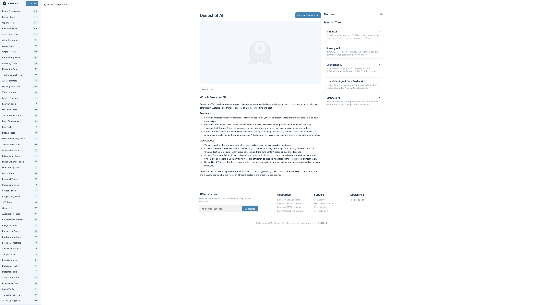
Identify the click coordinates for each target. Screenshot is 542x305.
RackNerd (322, 223)
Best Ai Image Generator (288, 200)
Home (50, 4)
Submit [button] (34, 3)
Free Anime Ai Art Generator (290, 203)
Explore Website (306, 15)
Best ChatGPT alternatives (289, 207)
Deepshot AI (61, 4)
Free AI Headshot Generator (290, 211)
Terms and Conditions (324, 203)
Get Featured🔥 (321, 211)
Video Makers (207, 89)
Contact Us (319, 200)
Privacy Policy (320, 207)
